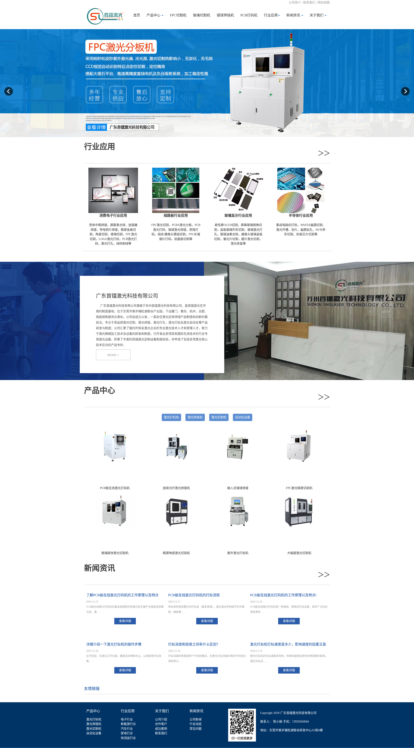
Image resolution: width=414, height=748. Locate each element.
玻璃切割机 (201, 15)
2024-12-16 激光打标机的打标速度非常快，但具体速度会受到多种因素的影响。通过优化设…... (289, 656)
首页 (136, 15)
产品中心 (154, 15)
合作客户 (161, 724)
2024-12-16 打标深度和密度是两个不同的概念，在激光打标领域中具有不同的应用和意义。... (207, 656)
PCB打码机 (248, 15)
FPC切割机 (178, 15)
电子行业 (127, 719)
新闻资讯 (293, 15)
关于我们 (317, 15)
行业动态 (196, 724)
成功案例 (161, 728)
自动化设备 (242, 417)
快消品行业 (128, 738)
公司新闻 (196, 719)
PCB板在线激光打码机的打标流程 (194, 595)
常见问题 (196, 728)
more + (113, 355)
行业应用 (271, 15)
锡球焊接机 (225, 15)
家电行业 (127, 733)
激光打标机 (171, 417)
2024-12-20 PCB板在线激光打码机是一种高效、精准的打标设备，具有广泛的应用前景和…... (289, 607)
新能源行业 (128, 724)
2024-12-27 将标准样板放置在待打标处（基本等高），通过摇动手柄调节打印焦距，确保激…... (206, 607)
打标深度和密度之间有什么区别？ (194, 644)
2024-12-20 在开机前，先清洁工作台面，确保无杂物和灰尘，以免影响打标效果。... (123, 656)
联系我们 (161, 733)
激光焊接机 (195, 417)
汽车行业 (127, 728)
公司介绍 (161, 719)
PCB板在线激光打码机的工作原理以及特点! (283, 595)
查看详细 (125, 621)
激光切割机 (218, 417)
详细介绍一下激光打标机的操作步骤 (113, 644)
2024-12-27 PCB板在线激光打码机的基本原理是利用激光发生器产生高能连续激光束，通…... (125, 607)
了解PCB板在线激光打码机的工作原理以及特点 (122, 595)
